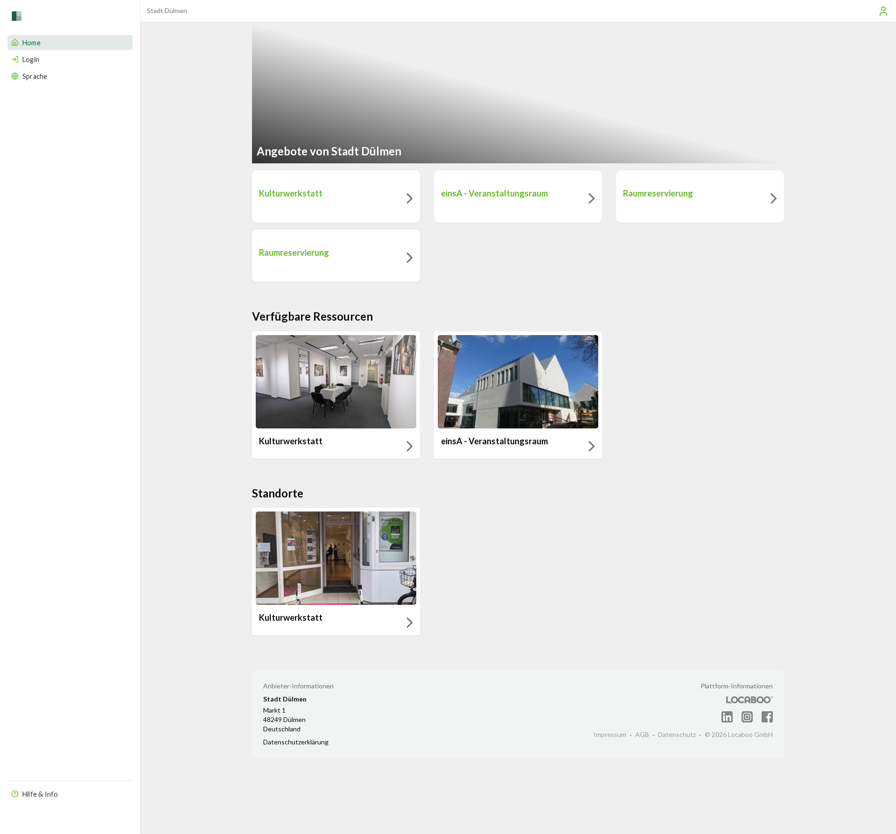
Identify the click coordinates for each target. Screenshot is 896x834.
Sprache (34, 76)
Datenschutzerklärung (296, 742)
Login (30, 59)
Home (31, 43)
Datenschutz (677, 734)
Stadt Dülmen (167, 10)
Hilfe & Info (40, 794)
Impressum (610, 734)
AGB (642, 734)
